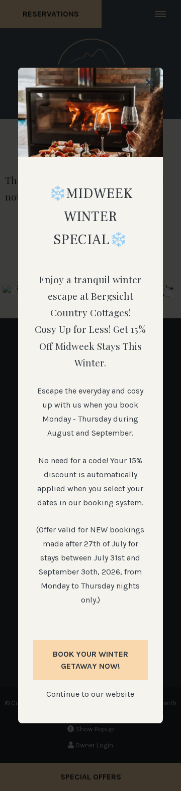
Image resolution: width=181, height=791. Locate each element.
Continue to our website (90, 694)
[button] (149, 83)
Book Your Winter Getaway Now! (90, 660)
